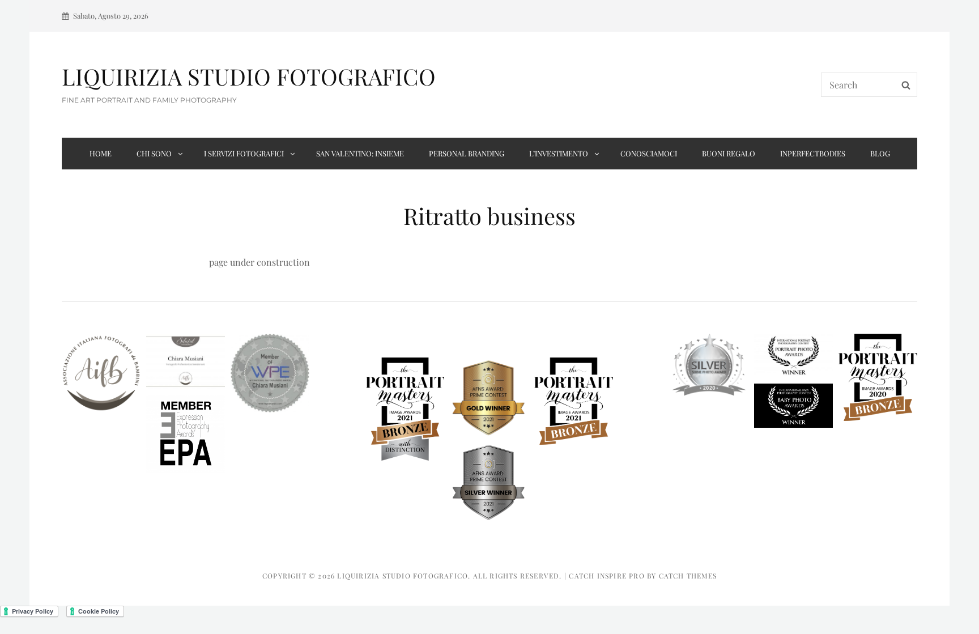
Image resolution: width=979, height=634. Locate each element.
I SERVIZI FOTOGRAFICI (244, 153)
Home (101, 153)
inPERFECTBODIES (812, 153)
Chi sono (154, 153)
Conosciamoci (648, 153)
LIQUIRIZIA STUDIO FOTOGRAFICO (249, 76)
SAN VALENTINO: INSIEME (360, 153)
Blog (880, 153)
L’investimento (558, 153)
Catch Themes (688, 575)
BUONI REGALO (728, 153)
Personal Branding (466, 153)
